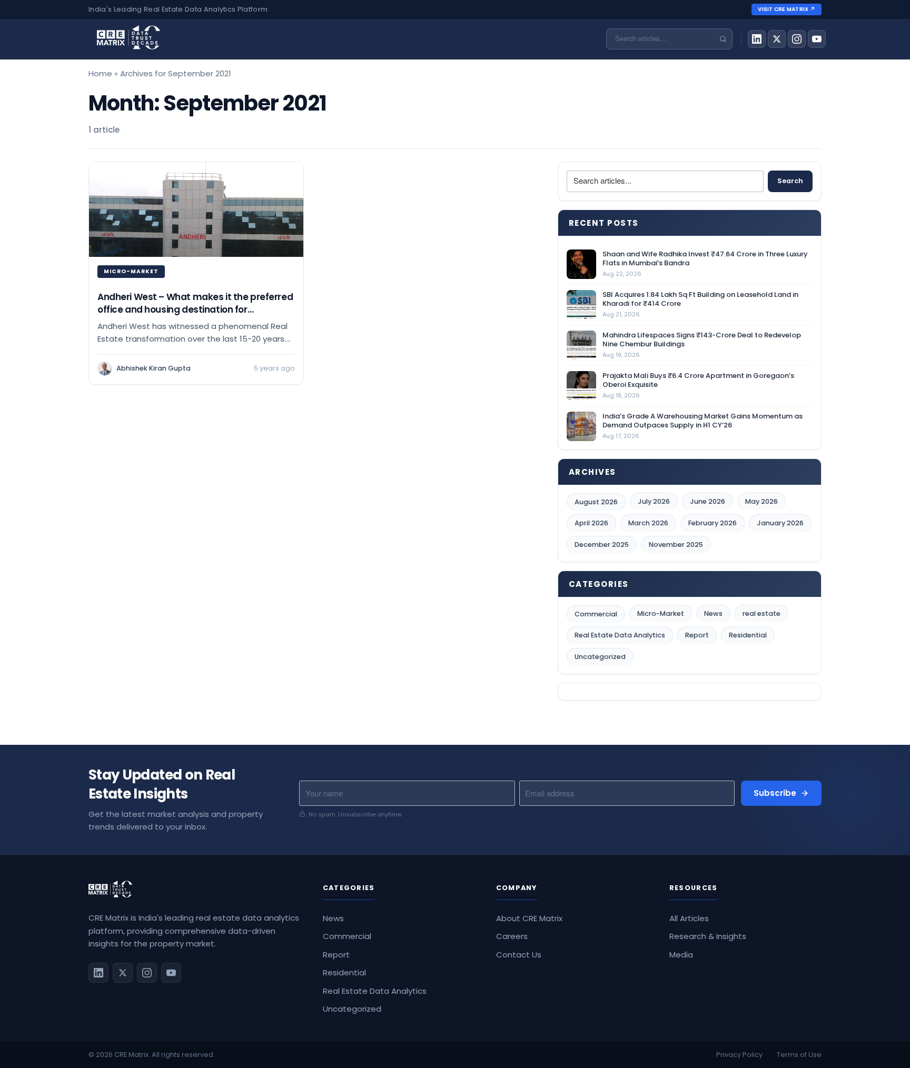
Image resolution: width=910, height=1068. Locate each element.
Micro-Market (660, 613)
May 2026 (761, 501)
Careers (512, 936)
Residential (748, 635)
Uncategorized (600, 656)
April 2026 (591, 522)
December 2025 (602, 544)
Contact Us (518, 954)
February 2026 (712, 522)
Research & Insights (707, 936)
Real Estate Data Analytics (620, 635)
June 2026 (707, 501)
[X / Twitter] (777, 39)
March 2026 (648, 522)
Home (100, 73)
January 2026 (780, 522)
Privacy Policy (739, 1054)
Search (790, 180)
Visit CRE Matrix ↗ (786, 9)
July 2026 (654, 501)
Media (681, 954)
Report (697, 635)
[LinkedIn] (757, 39)
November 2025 (676, 544)
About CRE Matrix (529, 918)
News (713, 613)
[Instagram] (797, 39)
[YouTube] (817, 39)
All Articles (689, 918)
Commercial (596, 614)
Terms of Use (799, 1054)
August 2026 (596, 501)
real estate (761, 613)
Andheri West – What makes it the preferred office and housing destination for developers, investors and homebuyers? (195, 309)
